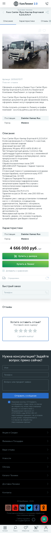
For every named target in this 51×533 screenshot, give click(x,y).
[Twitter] (29, 508)
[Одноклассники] (43, 508)
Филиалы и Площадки (12, 441)
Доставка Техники (11, 484)
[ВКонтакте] (22, 508)
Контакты (6, 492)
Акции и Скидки (10, 432)
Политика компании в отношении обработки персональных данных (25, 514)
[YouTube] (15, 508)
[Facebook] (36, 508)
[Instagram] (8, 508)
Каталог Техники (10, 475)
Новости (6, 458)
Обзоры (6, 467)
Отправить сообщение (25, 395)
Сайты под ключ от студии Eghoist (22, 520)
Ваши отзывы (8, 449)
